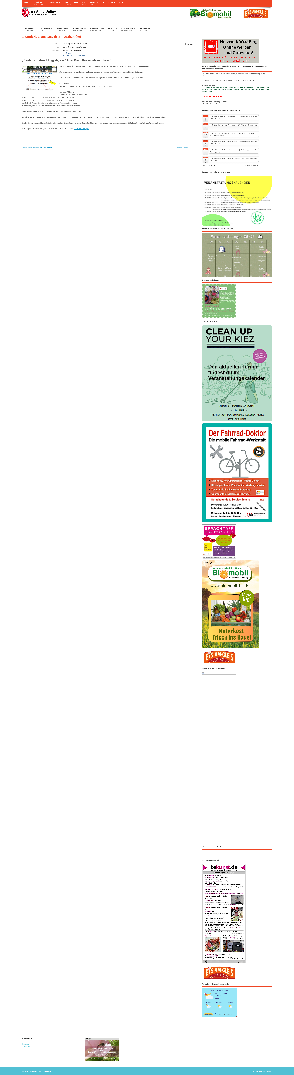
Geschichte (38, 3)
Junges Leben (77, 29)
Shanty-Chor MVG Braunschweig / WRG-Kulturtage (37, 147)
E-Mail (68, 53)
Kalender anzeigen (251, 165)
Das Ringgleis (144, 29)
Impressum (25, 1044)
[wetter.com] (208, 1015)
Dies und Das (29, 29)
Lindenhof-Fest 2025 (182, 147)
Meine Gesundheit (97, 29)
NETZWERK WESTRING (113, 2)
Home (26, 2)
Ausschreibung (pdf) (81, 129)
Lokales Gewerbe (89, 3)
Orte (111, 29)
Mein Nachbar (62, 29)
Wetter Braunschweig (219, 990)
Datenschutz (26, 1046)
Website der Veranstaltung (76, 55)
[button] (208, 165)
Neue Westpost (127, 29)
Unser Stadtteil (44, 29)
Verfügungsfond (71, 3)
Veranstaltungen (54, 2)
